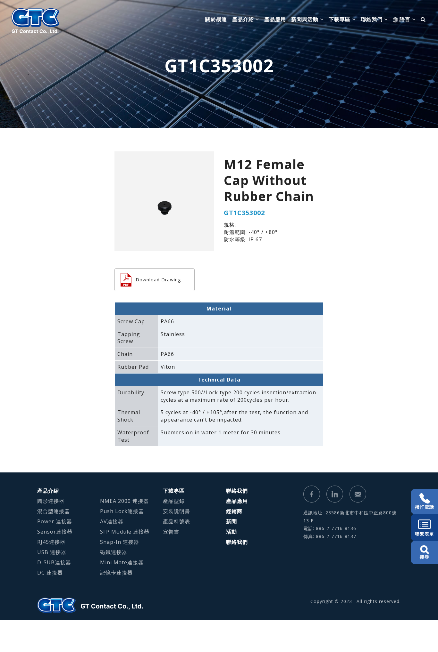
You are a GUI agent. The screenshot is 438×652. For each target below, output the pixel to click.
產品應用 (275, 19)
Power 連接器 (54, 521)
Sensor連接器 (54, 531)
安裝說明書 (176, 511)
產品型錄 (174, 500)
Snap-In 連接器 (119, 541)
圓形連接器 (50, 500)
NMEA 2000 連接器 (124, 500)
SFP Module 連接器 (124, 531)
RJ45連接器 (51, 541)
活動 (231, 531)
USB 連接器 (51, 552)
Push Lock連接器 (122, 511)
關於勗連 (216, 19)
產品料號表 (176, 521)
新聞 (231, 521)
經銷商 (234, 511)
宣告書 (171, 531)
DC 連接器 (50, 572)
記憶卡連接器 (116, 572)
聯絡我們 (237, 490)
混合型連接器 (53, 511)
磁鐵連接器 (113, 552)
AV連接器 (111, 521)
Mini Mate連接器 (122, 562)
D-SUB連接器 (54, 562)
